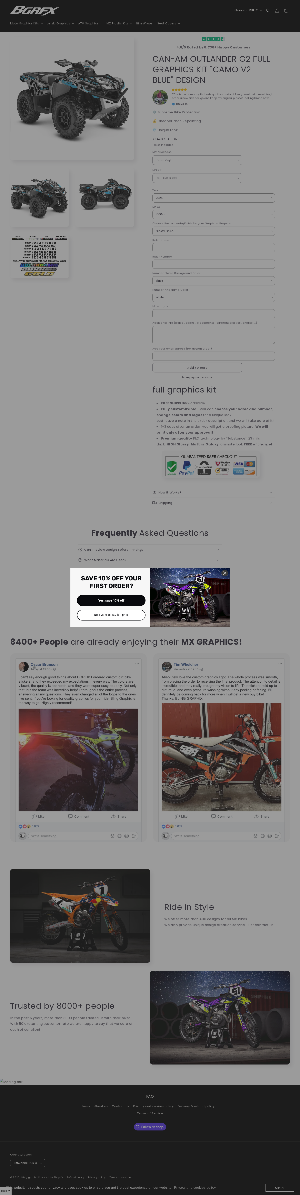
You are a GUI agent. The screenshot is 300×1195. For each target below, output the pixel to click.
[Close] (225, 573)
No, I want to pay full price (111, 615)
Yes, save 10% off (111, 600)
